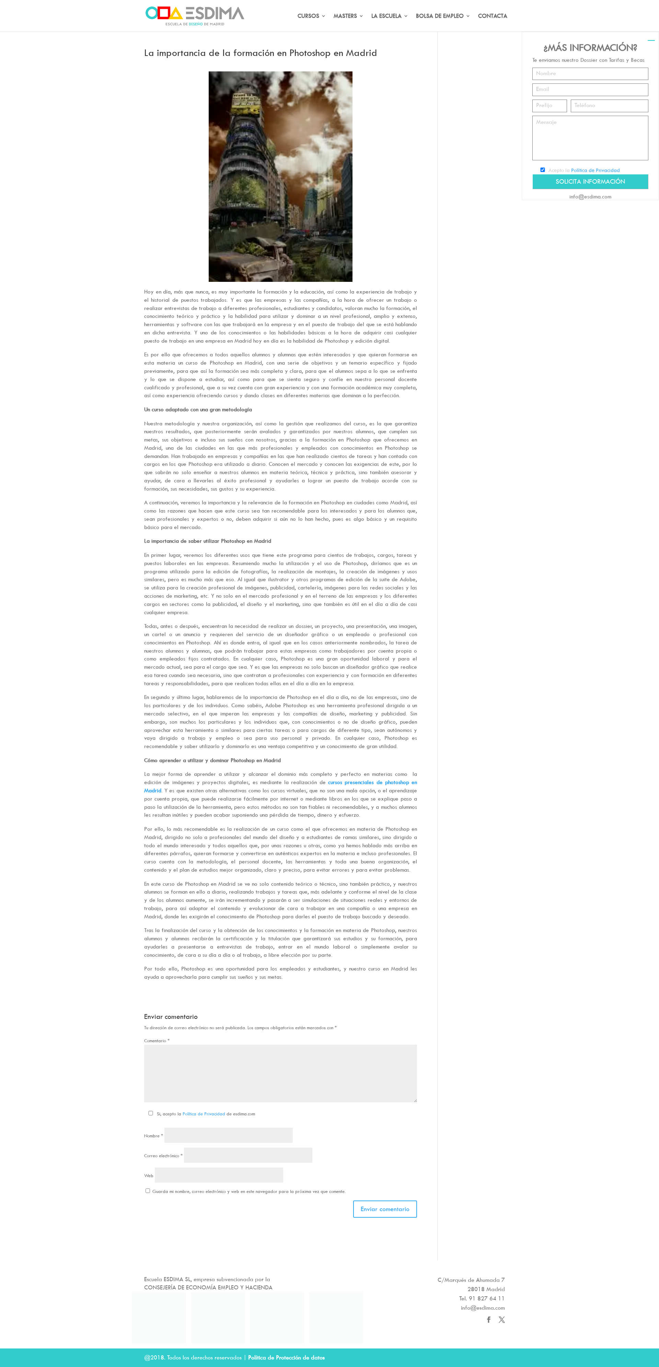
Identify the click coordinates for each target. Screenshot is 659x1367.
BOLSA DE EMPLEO (440, 16)
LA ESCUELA (386, 16)
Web (148, 1175)
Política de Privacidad (204, 1113)
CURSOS (308, 16)
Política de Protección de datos (286, 1357)
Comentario (157, 1040)
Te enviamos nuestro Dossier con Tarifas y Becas (588, 59)
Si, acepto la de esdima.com (206, 1113)
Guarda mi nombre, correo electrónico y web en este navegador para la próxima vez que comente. (249, 1191)
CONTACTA (492, 16)
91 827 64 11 (487, 1298)
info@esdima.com (590, 196)
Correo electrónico (163, 1155)
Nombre (153, 1135)
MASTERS (345, 16)
